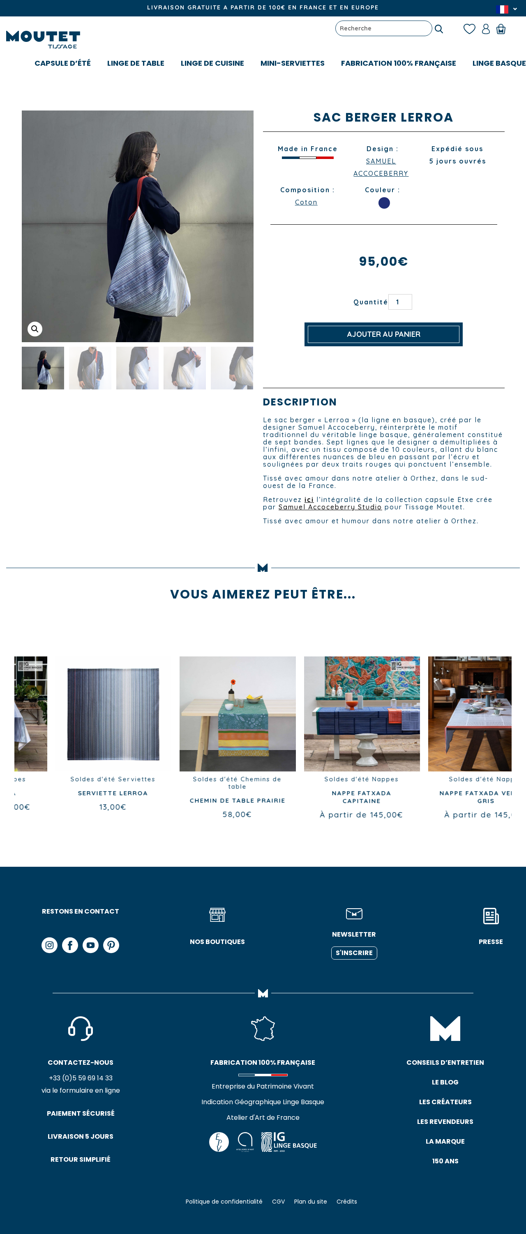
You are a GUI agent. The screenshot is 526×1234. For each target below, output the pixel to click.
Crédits (347, 1201)
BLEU (384, 203)
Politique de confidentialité (224, 1201)
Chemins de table (218, 782)
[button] (35, 329)
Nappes (349, 779)
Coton (306, 202)
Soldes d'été (56, 779)
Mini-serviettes (293, 63)
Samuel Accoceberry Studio (330, 507)
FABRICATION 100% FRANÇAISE (398, 63)
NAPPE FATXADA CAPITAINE (325, 797)
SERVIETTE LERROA (77, 793)
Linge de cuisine (212, 63)
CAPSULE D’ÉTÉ (63, 63)
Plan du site (310, 1201)
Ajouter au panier (383, 334)
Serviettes (100, 779)
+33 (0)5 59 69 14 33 (81, 1078)
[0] (504, 28)
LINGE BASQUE (499, 63)
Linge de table (135, 63)
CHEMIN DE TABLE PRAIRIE (201, 800)
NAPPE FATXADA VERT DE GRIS (449, 797)
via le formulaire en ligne (81, 1090)
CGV (278, 1201)
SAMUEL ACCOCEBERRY (380, 167)
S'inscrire (354, 953)
